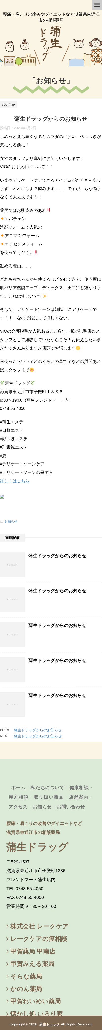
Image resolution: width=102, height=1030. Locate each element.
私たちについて (47, 787)
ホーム (18, 787)
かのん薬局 (25, 988)
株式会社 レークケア (39, 926)
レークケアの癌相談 (38, 938)
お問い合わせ (71, 806)
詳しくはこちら (14, 481)
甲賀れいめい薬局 (35, 1001)
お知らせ (51, 81)
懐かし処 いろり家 (36, 1013)
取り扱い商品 (48, 797)
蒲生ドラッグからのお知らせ (57, 555)
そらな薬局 (25, 976)
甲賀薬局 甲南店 (32, 951)
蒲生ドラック (49, 1024)
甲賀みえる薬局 (31, 963)
